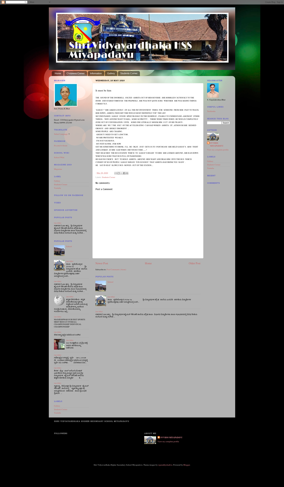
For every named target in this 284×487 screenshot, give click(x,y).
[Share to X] (121, 173)
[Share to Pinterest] (127, 173)
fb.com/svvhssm (60, 145)
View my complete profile (218, 149)
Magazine (58, 169)
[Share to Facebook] (124, 173)
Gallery (111, 73)
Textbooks (211, 111)
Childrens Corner (76, 73)
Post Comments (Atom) (116, 269)
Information (96, 73)
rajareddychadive (165, 464)
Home (58, 73)
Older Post (194, 263)
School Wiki (59, 157)
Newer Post (101, 263)
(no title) (111, 296)
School (110, 282)
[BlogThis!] (118, 173)
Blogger (186, 464)
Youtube (57, 188)
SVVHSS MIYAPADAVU (217, 144)
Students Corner (128, 73)
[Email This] (115, 173)
